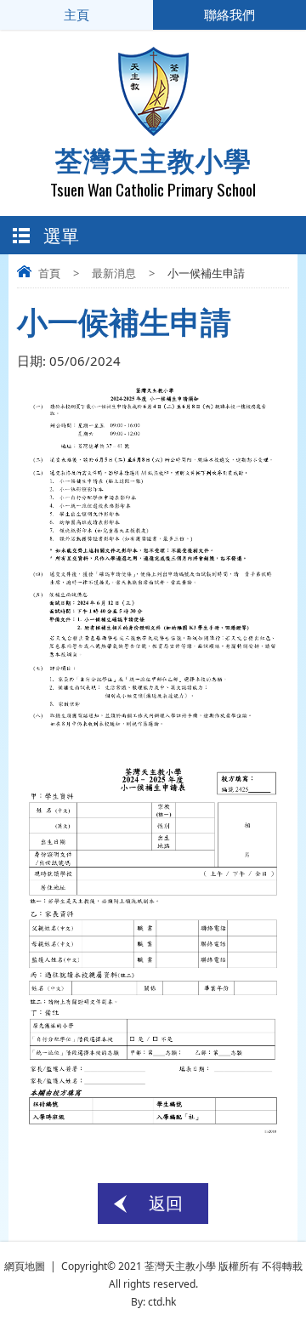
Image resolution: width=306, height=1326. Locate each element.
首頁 (49, 273)
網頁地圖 (24, 1266)
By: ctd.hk (153, 1302)
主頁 (76, 14)
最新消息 (114, 273)
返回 (166, 1203)
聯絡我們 (229, 14)
